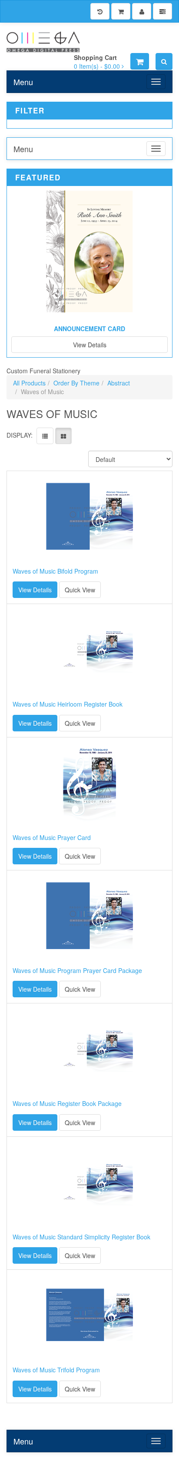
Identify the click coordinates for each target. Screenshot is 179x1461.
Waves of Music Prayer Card (52, 837)
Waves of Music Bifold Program (55, 571)
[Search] (164, 61)
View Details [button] (35, 589)
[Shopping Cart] (120, 11)
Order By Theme (76, 383)
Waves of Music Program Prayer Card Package (77, 970)
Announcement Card (89, 328)
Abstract (118, 383)
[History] (99, 11)
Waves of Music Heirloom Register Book (68, 704)
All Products (29, 383)
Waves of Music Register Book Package (67, 1103)
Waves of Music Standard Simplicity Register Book (81, 1237)
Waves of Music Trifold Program (56, 1370)
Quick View (80, 589)
